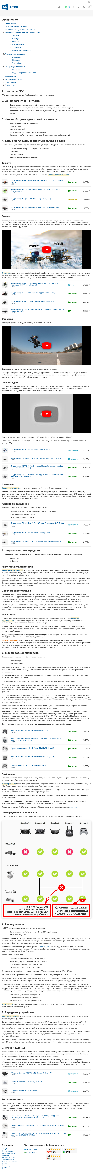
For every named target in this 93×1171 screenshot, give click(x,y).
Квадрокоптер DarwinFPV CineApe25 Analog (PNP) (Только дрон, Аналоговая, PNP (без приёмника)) (35, 285)
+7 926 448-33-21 (32, 1152)
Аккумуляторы (11, 76)
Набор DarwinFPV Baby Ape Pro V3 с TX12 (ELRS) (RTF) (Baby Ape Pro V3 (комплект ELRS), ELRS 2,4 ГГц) (38, 1135)
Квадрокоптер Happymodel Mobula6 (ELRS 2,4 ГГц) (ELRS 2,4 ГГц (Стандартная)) (35, 191)
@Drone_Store (31, 1149)
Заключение (10, 85)
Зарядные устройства (13, 79)
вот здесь (73, 807)
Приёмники (16, 70)
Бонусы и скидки (8, 1151)
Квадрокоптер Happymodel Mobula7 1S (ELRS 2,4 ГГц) (31, 199)
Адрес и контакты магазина (8, 1154)
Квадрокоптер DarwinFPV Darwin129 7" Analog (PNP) (30, 533)
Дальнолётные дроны (10, 488)
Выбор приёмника (9, 784)
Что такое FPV (10, 24)
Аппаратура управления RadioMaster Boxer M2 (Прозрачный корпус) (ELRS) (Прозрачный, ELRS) (36, 740)
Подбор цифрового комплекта (24, 73)
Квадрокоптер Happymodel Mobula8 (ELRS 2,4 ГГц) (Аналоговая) (35, 208)
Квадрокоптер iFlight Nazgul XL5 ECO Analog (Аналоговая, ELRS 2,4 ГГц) (38, 459)
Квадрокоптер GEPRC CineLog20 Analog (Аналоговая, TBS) (33, 293)
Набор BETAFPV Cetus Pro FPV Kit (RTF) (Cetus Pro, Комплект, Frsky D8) (38, 1126)
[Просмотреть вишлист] (78, 6)
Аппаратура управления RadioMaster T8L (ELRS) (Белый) (32, 749)
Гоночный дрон (18, 44)
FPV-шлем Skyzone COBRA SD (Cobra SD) (26, 1082)
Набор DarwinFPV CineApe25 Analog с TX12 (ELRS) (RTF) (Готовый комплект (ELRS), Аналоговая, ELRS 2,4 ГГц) (36, 1117)
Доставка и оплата (8, 1157)
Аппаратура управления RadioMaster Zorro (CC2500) (30, 731)
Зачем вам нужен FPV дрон (16, 27)
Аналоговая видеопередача (12, 570)
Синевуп (15, 39)
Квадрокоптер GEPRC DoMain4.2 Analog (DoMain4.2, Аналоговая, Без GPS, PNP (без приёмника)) (37, 476)
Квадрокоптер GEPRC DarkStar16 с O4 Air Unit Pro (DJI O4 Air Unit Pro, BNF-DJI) (37, 182)
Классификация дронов (21, 50)
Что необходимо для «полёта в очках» (20, 30)
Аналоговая (16, 57)
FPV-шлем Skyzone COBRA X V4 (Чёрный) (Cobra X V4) (31, 1074)
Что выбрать (17, 63)
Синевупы (6, 273)
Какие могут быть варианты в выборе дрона (22, 32)
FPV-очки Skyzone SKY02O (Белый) (24, 1091)
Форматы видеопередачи (15, 54)
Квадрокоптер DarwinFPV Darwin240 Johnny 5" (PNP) (30, 450)
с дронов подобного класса (58, 175)
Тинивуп (15, 36)
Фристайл (16, 41)
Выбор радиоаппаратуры (15, 67)
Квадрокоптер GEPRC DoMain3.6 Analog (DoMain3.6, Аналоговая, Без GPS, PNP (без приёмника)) (37, 467)
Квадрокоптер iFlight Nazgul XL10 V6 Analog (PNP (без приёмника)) (36, 542)
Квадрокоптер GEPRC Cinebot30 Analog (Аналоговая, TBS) (33, 302)
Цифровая (16, 60)
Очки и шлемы (11, 82)
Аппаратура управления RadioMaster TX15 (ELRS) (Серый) (33, 757)
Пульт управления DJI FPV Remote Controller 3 (28, 766)
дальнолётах (45, 947)
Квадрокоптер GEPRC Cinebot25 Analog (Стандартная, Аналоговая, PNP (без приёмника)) (38, 311)
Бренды (4, 1149)
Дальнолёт (16, 47)
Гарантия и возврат (9, 1159)
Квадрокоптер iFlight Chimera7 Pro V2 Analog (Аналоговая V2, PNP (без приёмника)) (37, 524)
